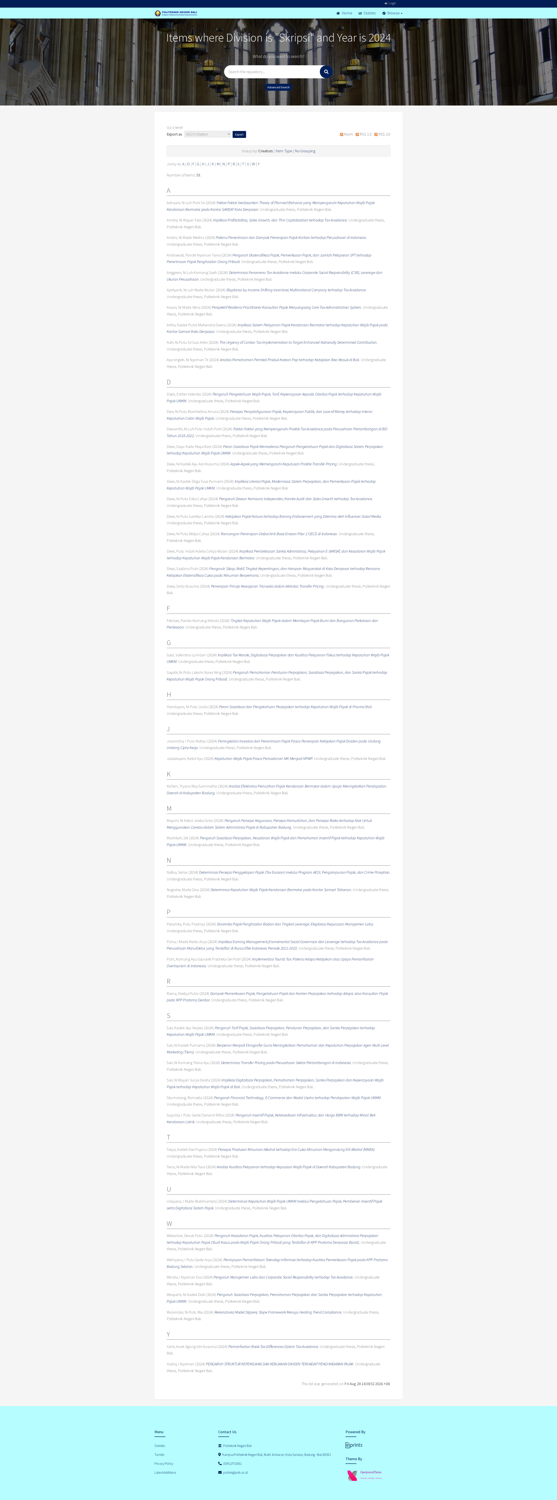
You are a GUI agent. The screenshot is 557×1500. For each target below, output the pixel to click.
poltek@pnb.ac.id (235, 1472)
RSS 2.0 (383, 134)
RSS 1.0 (365, 134)
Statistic (369, 12)
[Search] (326, 71)
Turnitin (159, 1454)
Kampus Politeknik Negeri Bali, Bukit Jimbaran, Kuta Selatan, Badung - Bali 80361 (276, 1454)
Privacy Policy (163, 1463)
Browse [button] (393, 12)
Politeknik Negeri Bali (237, 1445)
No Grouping (305, 150)
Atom (348, 134)
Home (346, 12)
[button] (239, 134)
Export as (174, 134)
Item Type (283, 150)
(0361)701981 (232, 1463)
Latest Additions (165, 1472)
